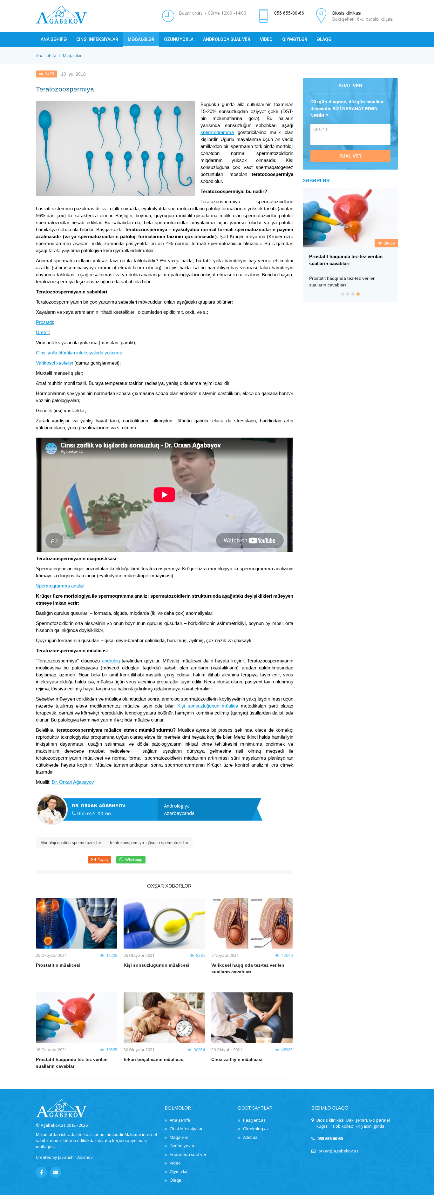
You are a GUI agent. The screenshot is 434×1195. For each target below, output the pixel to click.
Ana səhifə (46, 55)
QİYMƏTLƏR (294, 39)
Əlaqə (175, 1180)
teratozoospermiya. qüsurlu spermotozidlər (149, 842)
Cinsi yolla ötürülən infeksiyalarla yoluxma (79, 352)
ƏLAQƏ (324, 39)
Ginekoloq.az (256, 1128)
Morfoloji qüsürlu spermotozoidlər (70, 842)
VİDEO (266, 39)
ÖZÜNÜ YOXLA (178, 39)
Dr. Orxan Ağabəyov (73, 782)
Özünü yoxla (182, 1146)
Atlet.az (250, 1137)
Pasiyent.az (254, 1120)
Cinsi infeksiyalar (186, 1128)
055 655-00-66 (289, 13)
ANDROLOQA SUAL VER (226, 39)
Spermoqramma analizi (60, 585)
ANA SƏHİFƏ (54, 39)
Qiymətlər (179, 1171)
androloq (111, 660)
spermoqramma (217, 132)
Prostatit (44, 322)
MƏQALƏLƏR (141, 39)
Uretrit (42, 332)
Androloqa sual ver (188, 1154)
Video (175, 1163)
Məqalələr (179, 1137)
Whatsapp (133, 860)
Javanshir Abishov (75, 1157)
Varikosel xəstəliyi (54, 363)
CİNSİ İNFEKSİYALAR (97, 39)
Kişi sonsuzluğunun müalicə (207, 705)
